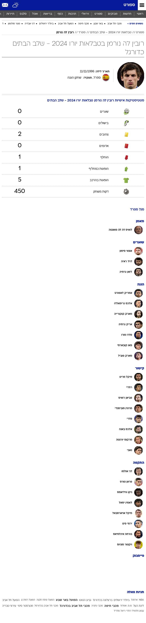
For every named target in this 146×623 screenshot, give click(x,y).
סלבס (23, 14)
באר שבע (98, 24)
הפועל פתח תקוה (45, 600)
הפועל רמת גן (28, 600)
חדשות (127, 14)
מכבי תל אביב (114, 24)
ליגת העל (138, 606)
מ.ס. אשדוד (126, 606)
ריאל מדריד (119, 611)
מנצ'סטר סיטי (25, 606)
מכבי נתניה (97, 606)
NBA (141, 600)
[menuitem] (127, 14)
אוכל (35, 14)
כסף (60, 14)
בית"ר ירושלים (46, 24)
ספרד (82, 32)
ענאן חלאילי (138, 611)
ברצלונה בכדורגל (102, 600)
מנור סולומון (14, 24)
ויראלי (85, 14)
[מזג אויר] (15, 5)
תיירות (10, 14)
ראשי (140, 14)
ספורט (129, 5)
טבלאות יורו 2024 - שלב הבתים (110, 32)
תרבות (72, 14)
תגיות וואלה (135, 592)
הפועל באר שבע (67, 600)
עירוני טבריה (9, 606)
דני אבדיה (30, 24)
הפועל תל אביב (66, 24)
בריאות (47, 14)
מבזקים (112, 14)
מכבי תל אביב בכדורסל (46, 606)
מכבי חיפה (83, 24)
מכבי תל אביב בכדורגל (75, 606)
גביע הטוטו (85, 600)
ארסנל (134, 600)
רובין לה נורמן (65, 32)
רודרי (128, 611)
